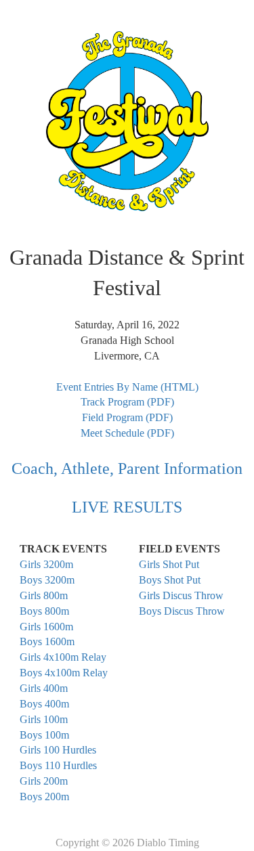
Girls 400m (44, 688)
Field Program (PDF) (127, 417)
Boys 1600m (47, 641)
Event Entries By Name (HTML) (127, 387)
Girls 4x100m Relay (63, 657)
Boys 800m (44, 611)
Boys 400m (44, 704)
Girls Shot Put (169, 564)
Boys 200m (44, 796)
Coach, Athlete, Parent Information (127, 468)
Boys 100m (44, 735)
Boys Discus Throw (182, 611)
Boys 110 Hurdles (58, 765)
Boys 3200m (47, 580)
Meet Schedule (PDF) (127, 433)
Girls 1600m (46, 626)
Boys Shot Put (169, 580)
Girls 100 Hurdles (58, 750)
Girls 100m (44, 719)
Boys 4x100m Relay (64, 672)
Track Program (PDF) (127, 402)
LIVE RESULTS (127, 507)
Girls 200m (44, 781)
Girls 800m (44, 595)
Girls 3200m (46, 564)
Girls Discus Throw (181, 595)
